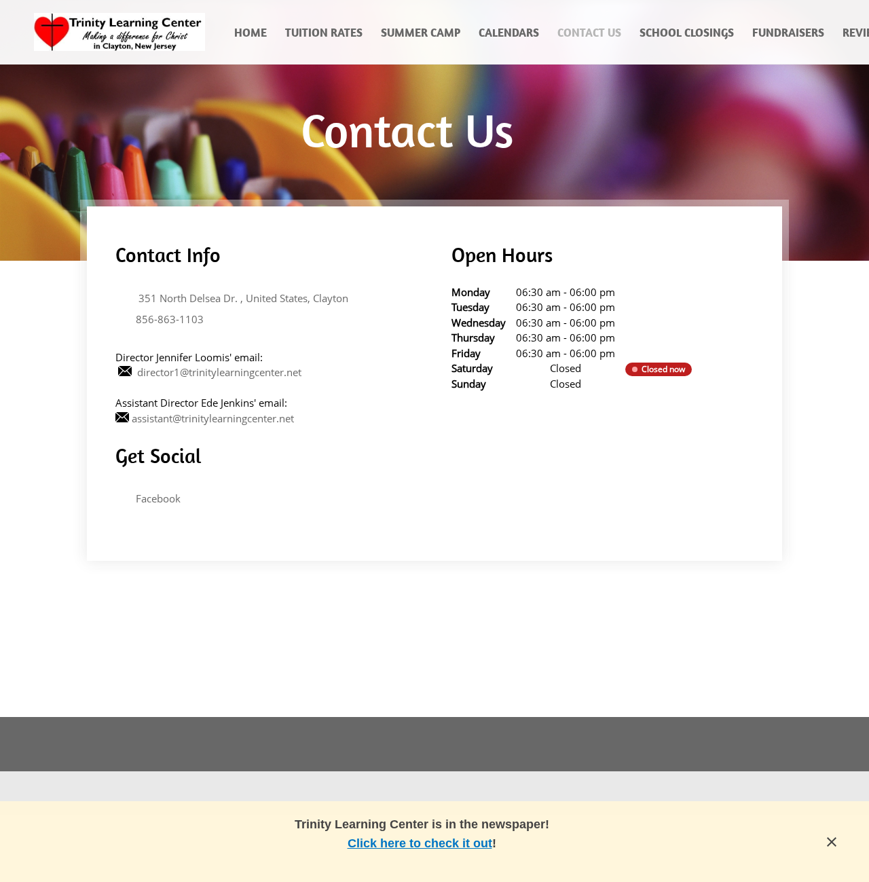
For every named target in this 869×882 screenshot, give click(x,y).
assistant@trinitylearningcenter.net (213, 418)
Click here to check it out (420, 843)
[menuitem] (251, 32)
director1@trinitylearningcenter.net (219, 372)
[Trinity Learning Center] (119, 32)
